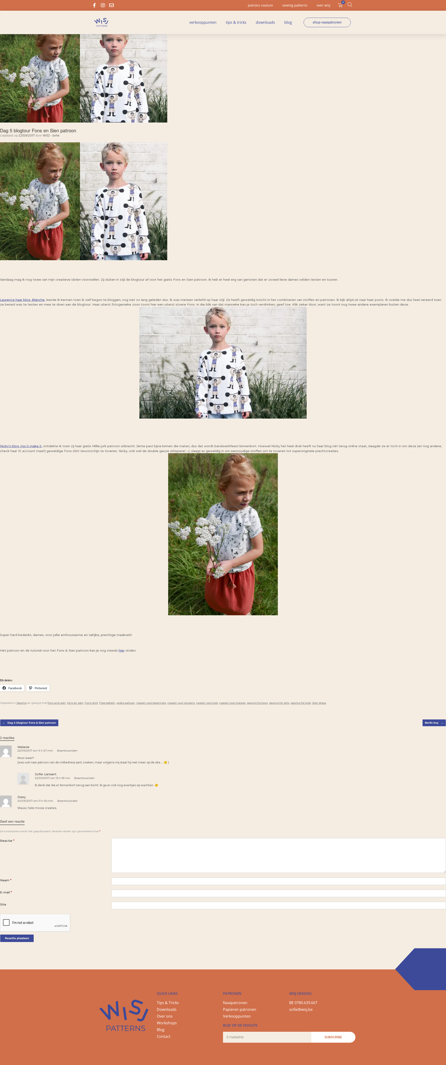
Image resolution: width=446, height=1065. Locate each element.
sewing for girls (279, 703)
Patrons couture (260, 5)
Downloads (265, 22)
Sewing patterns (294, 5)
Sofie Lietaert (45, 774)
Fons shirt (91, 703)
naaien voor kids (207, 703)
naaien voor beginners (151, 703)
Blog (288, 22)
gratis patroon (126, 703)
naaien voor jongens (181, 703)
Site (3, 904)
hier (122, 650)
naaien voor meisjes (232, 703)
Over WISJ (323, 5)
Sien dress (319, 703)
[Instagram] (103, 5)
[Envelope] (111, 5)
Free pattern (107, 703)
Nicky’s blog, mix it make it (21, 446)
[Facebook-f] (94, 5)
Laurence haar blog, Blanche (22, 300)
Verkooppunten (202, 22)
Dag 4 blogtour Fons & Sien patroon (29, 722)
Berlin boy (434, 722)
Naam (5, 880)
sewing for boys (257, 703)
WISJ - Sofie (51, 135)
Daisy (21, 797)
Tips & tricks (236, 22)
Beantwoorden (67, 750)
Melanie (23, 747)
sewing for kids (301, 703)
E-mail (6, 892)
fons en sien (75, 703)
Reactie (7, 840)
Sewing (21, 703)
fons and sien (57, 703)
